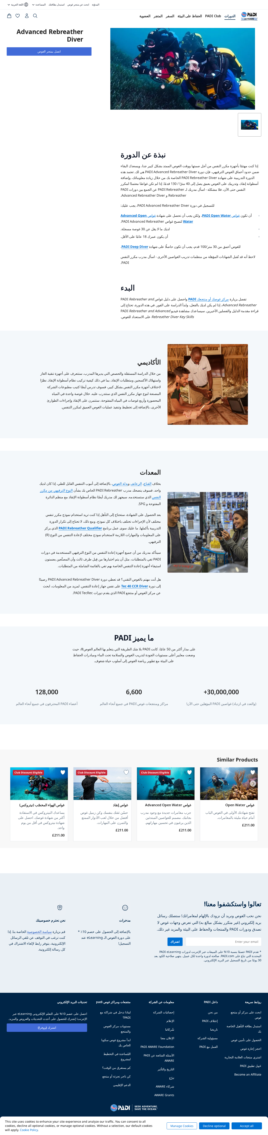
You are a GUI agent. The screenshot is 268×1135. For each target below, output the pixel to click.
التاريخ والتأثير (166, 1069)
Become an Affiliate (247, 1074)
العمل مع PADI (208, 1047)
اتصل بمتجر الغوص (49, 51)
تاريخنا (214, 1029)
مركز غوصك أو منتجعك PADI (208, 299)
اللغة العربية (20, 4)
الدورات (229, 16)
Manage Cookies (181, 1126)
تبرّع (171, 1078)
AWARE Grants (164, 1095)
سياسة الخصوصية (39, 931)
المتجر (158, 16)
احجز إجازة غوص (250, 1049)
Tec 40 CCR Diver (134, 586)
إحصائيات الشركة (163, 1012)
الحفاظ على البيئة (190, 16)
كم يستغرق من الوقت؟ (116, 1068)
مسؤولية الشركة (207, 1038)
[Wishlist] (17, 16)
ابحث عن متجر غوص (78, 4)
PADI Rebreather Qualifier (80, 528)
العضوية (144, 16)
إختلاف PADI (210, 1021)
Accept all (247, 1126)
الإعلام (170, 1021)
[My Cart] (9, 16)
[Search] (35, 16)
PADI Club (213, 16)
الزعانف (136, 483)
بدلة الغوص (120, 483)
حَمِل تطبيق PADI (250, 1066)
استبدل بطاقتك (56, 4)
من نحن (213, 1012)
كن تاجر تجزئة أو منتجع (116, 1076)
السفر (170, 16)
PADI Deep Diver (134, 246)
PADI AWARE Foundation (157, 1047)
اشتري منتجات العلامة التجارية (242, 1057)
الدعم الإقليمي (122, 1085)
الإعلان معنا (167, 1038)
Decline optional (214, 1126)
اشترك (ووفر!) (47, 1028)
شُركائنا (169, 1029)
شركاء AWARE (165, 1086)
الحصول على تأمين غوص (246, 1040)
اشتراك (175, 942)
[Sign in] (26, 16)
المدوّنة (95, 4)
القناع (147, 483)
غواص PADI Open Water (221, 215)
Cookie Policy (29, 1130)
